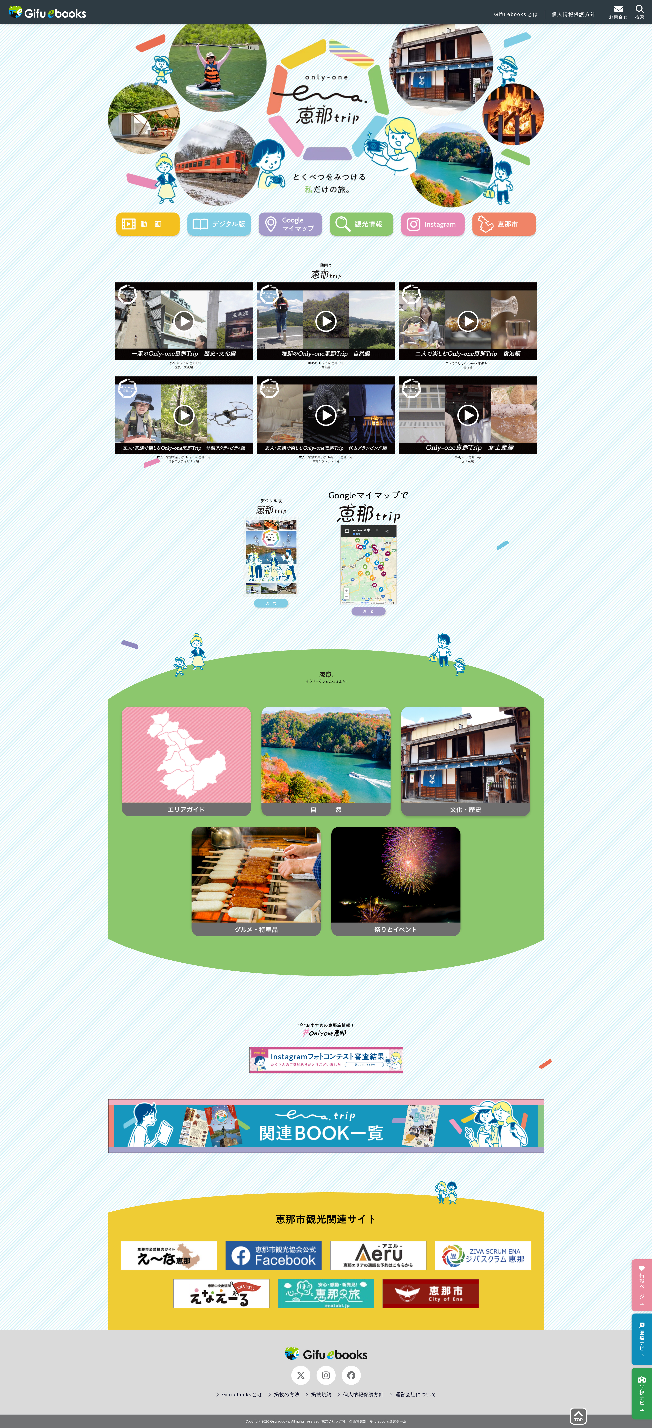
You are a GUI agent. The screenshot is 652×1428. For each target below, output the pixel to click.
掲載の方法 (287, 1394)
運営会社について (416, 1394)
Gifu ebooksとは (516, 14)
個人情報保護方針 (574, 14)
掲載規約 (321, 1394)
